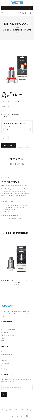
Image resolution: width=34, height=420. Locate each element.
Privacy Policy (5, 332)
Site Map (4, 369)
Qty (2, 138)
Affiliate (4, 357)
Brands (3, 352)
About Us (4, 327)
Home (17, 28)
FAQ (2, 341)
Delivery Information (8, 330)
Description (17, 159)
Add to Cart (8, 145)
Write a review (21, 102)
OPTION (7, 126)
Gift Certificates (6, 355)
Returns (4, 366)
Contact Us (5, 363)
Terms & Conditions (7, 335)
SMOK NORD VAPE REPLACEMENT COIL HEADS (17, 281)
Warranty (4, 338)
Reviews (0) (17, 164)
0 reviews (11, 102)
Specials (4, 360)
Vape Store (22, 410)
